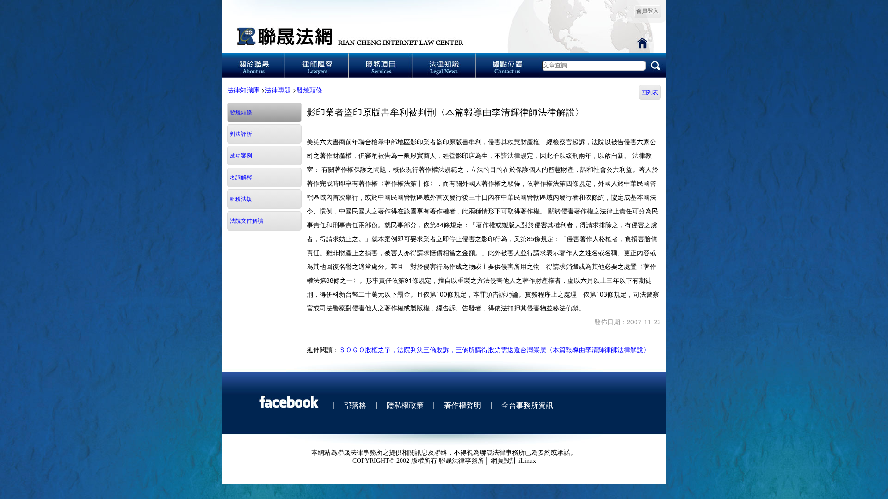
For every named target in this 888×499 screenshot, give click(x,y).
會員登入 (647, 11)
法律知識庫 (243, 89)
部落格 (355, 405)
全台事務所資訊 (527, 405)
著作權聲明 (462, 405)
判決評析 (241, 134)
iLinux (527, 460)
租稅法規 (241, 199)
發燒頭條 (309, 89)
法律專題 (278, 89)
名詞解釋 (241, 177)
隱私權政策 (405, 405)
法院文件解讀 (246, 221)
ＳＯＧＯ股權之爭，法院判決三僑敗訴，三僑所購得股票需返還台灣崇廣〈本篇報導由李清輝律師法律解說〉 (494, 349)
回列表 (649, 92)
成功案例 (241, 155)
